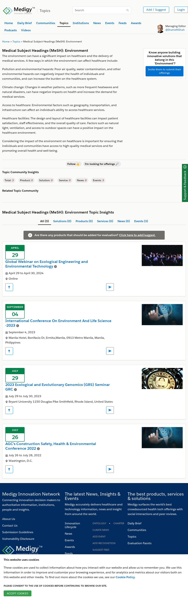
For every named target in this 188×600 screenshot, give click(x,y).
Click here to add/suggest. (137, 235)
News (68, 534)
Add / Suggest (156, 10)
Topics (132, 536)
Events (69, 540)
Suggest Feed (101, 549)
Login (181, 10)
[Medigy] (19, 10)
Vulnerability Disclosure (18, 539)
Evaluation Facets (139, 543)
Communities (137, 530)
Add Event (99, 536)
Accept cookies (17, 593)
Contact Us (9, 525)
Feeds (69, 553)
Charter (118, 523)
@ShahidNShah (175, 29)
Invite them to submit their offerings (164, 71)
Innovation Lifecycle (72, 525)
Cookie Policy (125, 577)
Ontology (99, 523)
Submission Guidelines (17, 532)
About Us (8, 519)
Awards (70, 547)
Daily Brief (134, 523)
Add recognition (104, 543)
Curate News (101, 530)
